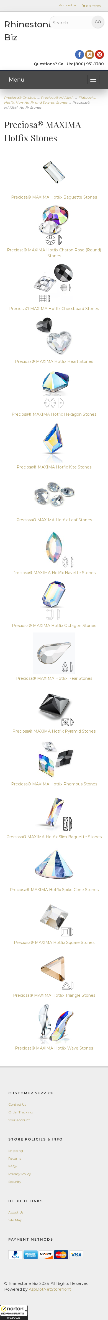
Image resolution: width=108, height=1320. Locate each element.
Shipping (15, 1151)
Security (14, 1182)
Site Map (15, 1220)
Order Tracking (20, 1112)
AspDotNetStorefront (50, 1289)
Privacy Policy (19, 1174)
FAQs (12, 1166)
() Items (93, 6)
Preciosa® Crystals (20, 97)
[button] (14, 1312)
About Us (15, 1212)
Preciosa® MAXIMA (57, 97)
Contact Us (17, 1104)
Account (66, 5)
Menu (16, 79)
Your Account (19, 1120)
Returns (14, 1158)
